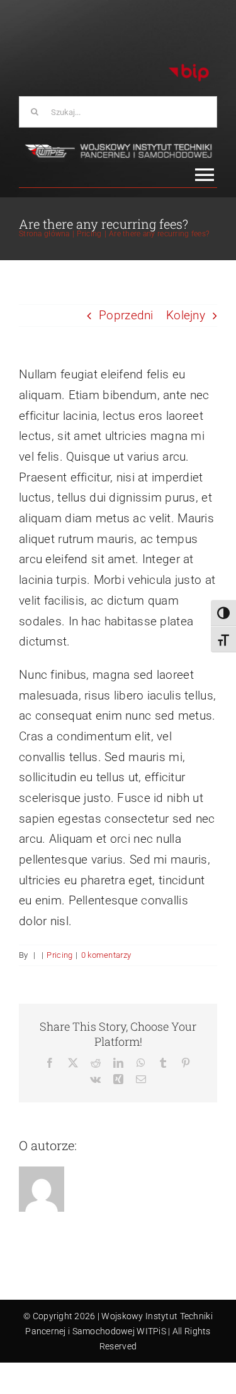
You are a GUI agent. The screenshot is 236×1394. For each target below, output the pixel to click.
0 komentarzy (106, 955)
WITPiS (151, 1331)
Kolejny (185, 315)
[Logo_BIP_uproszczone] (189, 68)
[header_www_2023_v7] (118, 146)
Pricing (59, 955)
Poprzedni (126, 315)
